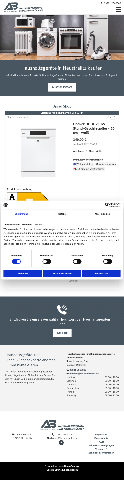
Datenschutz (101, 438)
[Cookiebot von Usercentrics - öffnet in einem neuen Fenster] (107, 205)
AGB (101, 441)
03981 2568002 (77, 370)
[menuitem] (110, 117)
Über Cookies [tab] (102, 213)
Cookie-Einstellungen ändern (62, 469)
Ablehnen (23, 273)
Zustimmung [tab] (21, 213)
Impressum (101, 434)
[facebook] (61, 442)
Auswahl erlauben (62, 273)
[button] (62, 87)
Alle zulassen (101, 273)
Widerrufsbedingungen (101, 445)
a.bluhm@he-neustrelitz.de (84, 373)
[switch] (46, 261)
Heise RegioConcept (69, 466)
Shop (9, 117)
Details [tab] (62, 213)
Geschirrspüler (22, 117)
